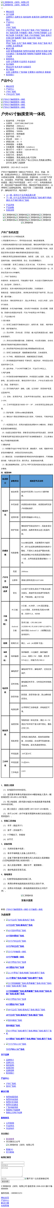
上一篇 (21, 195)
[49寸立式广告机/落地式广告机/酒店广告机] (25, 1010)
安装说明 (10, 210)
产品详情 (10, 205)
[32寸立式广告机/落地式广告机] (20, 920)
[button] (37, 1178)
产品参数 (10, 207)
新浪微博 (10, 1139)
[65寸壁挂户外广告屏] (16, 999)
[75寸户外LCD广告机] (16, 1044)
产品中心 (10, 89)
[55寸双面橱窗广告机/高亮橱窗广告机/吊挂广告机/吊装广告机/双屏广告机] (29, 986)
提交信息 (5, 1181)
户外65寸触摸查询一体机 (17, 909)
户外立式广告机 (13, 94)
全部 (8, 25)
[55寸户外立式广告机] (16, 941)
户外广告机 (11, 92)
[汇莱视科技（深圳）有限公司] (27, 3)
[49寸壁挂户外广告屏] (16, 962)
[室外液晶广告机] (14, 1020)
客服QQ (9, 1149)
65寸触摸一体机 (36, 909)
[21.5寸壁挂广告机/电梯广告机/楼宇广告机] (25, 973)
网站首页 (10, 12)
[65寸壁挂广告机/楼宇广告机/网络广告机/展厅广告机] (29, 1033)
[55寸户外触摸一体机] (16, 952)
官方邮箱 (10, 1152)
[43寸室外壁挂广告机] (16, 930)
